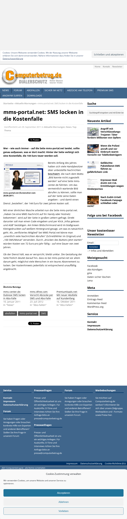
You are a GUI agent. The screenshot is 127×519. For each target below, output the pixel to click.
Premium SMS (105, 90)
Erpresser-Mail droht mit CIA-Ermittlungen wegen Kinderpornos (105, 184)
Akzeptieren (63, 492)
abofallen (10, 313)
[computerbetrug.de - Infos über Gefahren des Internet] (63, 76)
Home (97, 66)
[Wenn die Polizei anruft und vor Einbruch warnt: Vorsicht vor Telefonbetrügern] (93, 151)
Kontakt (106, 66)
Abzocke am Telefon (79, 90)
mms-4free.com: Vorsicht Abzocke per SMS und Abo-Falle (41, 295)
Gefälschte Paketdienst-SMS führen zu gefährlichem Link (103, 167)
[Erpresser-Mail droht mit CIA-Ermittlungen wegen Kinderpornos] (93, 185)
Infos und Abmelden (102, 250)
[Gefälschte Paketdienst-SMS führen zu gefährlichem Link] (93, 168)
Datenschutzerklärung (13, 58)
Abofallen (33, 90)
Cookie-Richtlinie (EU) (115, 463)
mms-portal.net (28, 313)
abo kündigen (95, 269)
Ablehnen (64, 502)
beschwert (54, 173)
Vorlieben (63, 511)
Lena (90, 280)
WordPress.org (95, 306)
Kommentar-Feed (96, 303)
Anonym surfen (12, 95)
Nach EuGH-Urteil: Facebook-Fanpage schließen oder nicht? (104, 202)
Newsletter (117, 66)
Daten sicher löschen (99, 276)
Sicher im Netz (53, 90)
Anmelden (93, 295)
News (5, 90)
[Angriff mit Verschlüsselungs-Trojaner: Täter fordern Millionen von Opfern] (93, 134)
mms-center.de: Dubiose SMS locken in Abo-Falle (14, 295)
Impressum (93, 325)
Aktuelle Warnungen (54, 126)
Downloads (34, 95)
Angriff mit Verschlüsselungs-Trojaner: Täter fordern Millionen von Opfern (104, 133)
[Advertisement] (63, 25)
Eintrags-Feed (95, 299)
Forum (18, 90)
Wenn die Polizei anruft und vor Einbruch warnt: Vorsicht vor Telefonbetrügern (104, 150)
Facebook (92, 265)
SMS (43, 313)
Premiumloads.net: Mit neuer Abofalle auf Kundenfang (67, 295)
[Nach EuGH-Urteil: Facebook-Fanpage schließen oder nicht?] (93, 202)
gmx (89, 273)
